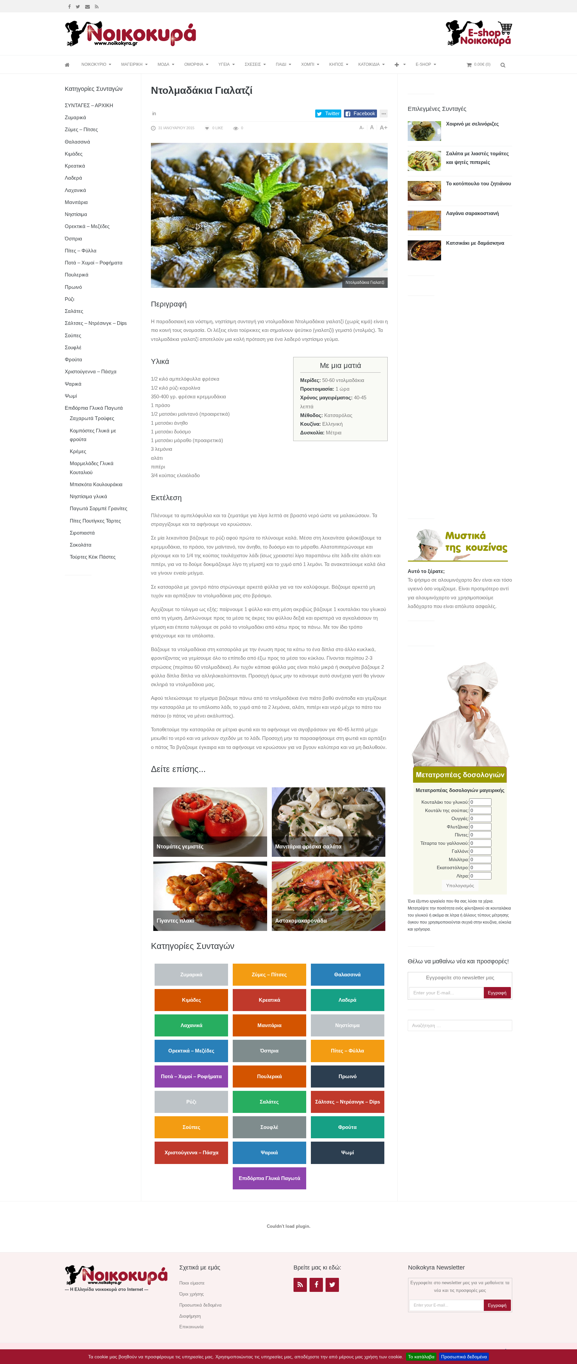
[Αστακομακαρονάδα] (328, 896)
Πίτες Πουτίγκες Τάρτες (95, 521)
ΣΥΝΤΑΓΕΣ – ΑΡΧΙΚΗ (89, 105)
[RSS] (300, 1285)
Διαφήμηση (190, 1316)
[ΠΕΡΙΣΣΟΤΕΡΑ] (400, 64)
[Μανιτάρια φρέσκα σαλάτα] (328, 821)
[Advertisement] (323, 32)
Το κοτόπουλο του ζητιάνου (478, 183)
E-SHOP (423, 64)
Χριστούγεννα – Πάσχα (191, 1152)
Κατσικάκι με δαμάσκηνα (475, 243)
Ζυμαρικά (191, 974)
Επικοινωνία (191, 1326)
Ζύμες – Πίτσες (269, 974)
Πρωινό (348, 1076)
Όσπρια (269, 1050)
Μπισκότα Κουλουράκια (96, 484)
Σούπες (191, 1127)
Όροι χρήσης (191, 1294)
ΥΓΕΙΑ (224, 64)
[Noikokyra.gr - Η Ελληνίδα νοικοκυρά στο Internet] (131, 31)
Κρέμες (78, 451)
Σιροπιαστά (82, 533)
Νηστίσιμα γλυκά (88, 496)
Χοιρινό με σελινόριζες (472, 124)
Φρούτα (347, 1127)
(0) (482, 64)
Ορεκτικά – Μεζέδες (191, 1050)
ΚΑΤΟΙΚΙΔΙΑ (369, 64)
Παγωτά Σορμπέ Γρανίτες (98, 508)
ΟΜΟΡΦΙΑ (193, 64)
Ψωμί (347, 1152)
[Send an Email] (88, 6)
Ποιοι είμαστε (192, 1283)
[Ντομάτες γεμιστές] (210, 821)
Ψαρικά (269, 1152)
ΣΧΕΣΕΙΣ (253, 64)
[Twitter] (79, 6)
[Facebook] (70, 6)
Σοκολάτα (80, 545)
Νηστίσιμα (347, 1025)
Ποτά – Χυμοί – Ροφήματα (191, 1076)
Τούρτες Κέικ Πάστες (93, 557)
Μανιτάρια (269, 1025)
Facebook (364, 113)
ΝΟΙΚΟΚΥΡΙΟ (93, 64)
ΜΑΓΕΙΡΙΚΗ (132, 64)
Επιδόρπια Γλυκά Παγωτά (269, 1178)
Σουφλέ (269, 1127)
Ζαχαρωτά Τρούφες (92, 418)
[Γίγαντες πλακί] (210, 896)
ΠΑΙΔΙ (281, 64)
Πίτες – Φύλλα (347, 1050)
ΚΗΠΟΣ (336, 64)
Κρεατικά (269, 1000)
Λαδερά (347, 1000)
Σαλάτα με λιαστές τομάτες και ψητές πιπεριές (477, 158)
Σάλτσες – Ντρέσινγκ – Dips (347, 1102)
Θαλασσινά (347, 974)
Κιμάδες (191, 1000)
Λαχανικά (191, 1025)
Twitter (332, 113)
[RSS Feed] (97, 6)
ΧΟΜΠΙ (307, 64)
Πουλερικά (269, 1076)
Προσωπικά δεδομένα (464, 1356)
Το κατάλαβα (421, 1356)
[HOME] (68, 64)
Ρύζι (191, 1102)
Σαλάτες (269, 1102)
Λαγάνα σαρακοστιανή (472, 213)
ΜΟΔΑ (163, 64)
